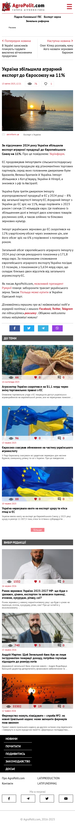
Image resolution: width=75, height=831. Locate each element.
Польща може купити (34, 292)
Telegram (67, 309)
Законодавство (18, 761)
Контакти (7, 783)
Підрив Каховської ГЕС (28, 17)
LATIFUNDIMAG (47, 783)
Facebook (45, 309)
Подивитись (15, 754)
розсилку (31, 313)
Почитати (13, 746)
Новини (12, 739)
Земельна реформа (37, 21)
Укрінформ (56, 154)
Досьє (10, 769)
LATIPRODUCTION (49, 778)
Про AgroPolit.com (13, 778)
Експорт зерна (52, 17)
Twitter (56, 309)
